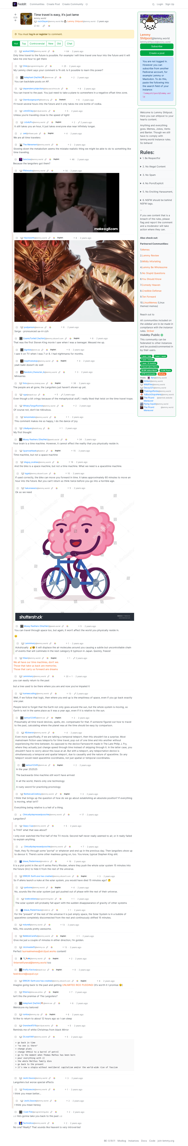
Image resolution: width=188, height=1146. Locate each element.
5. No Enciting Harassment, (158, 191)
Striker (150, 330)
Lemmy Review (150, 255)
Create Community (72, 4)
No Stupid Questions (153, 273)
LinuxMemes (150, 302)
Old (59, 43)
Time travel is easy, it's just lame (56, 14)
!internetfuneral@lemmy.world (30, 962)
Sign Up (169, 4)
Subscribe (156, 46)
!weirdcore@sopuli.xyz (25, 973)
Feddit (22, 4)
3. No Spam (149, 174)
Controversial (37, 43)
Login (160, 4)
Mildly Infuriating (151, 261)
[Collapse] (15, 51)
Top (24, 43)
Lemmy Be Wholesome (154, 267)
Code (152, 1140)
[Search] (153, 4)
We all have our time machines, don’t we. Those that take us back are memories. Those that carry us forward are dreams (36, 666)
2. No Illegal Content (154, 166)
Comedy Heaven (151, 284)
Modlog (162, 374)
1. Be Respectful (151, 158)
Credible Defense (151, 290)
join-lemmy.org (166, 1140)
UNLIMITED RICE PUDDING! (77, 984)
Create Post (53, 4)
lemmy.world (40, 18)
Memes (146, 249)
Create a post (156, 53)
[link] (44, 26)
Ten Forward (149, 296)
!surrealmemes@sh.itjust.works (39, 951)
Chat (69, 43)
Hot (16, 43)
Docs (144, 1140)
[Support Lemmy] (86, 4)
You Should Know (151, 279)
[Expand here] (26, 19)
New (50, 43)
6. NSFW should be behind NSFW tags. (156, 202)
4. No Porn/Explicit (153, 183)
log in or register (38, 34)
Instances (133, 1140)
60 (38, 26)
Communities (37, 4)
